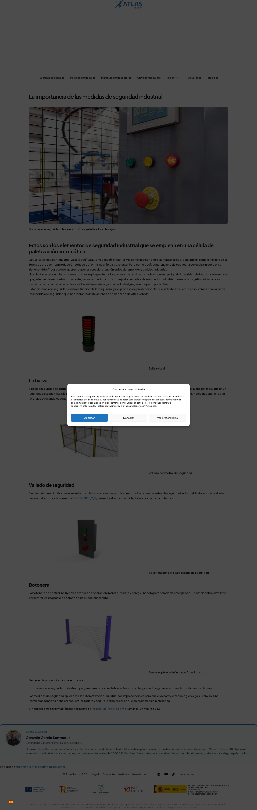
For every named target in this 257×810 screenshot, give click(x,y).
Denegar (128, 417)
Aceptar (89, 417)
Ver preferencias (167, 417)
